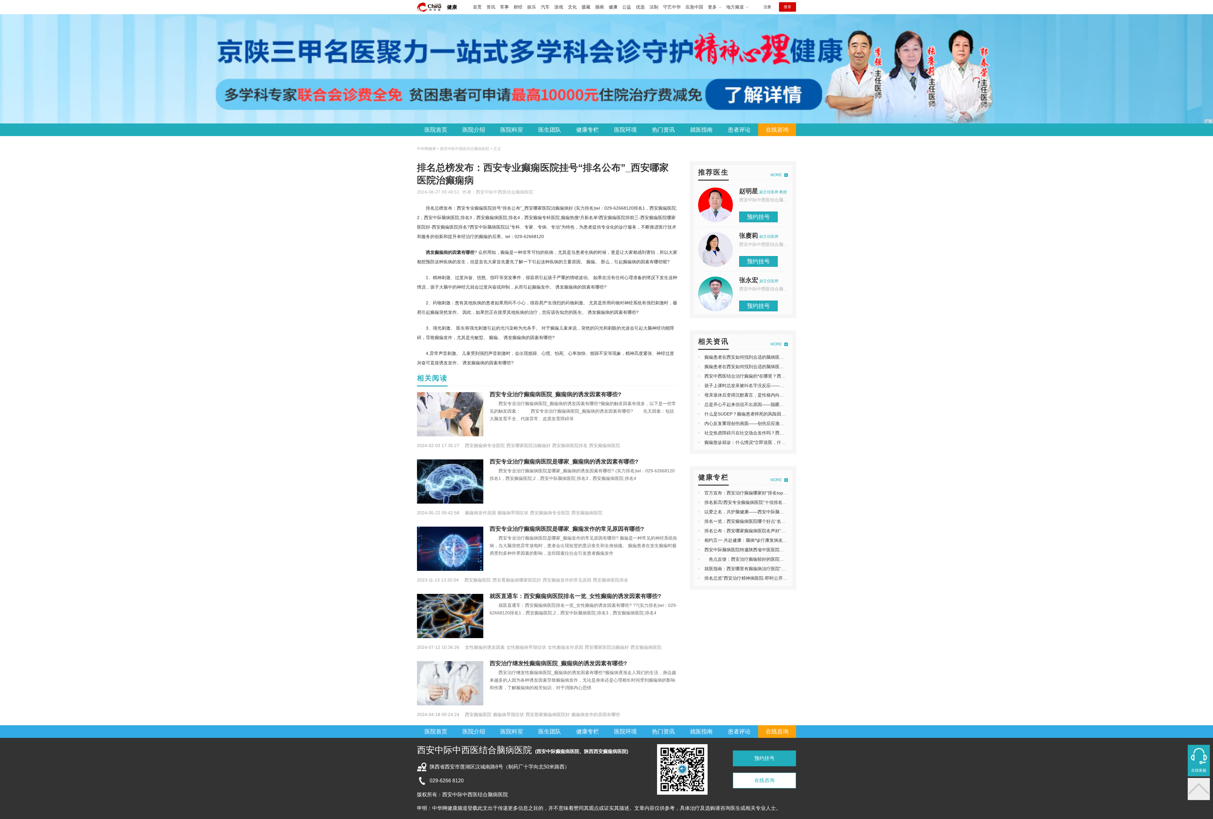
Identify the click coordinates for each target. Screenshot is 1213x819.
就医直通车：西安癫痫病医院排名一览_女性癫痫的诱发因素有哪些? (575, 596)
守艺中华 (672, 6)
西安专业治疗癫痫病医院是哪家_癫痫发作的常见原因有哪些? (567, 529)
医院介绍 (473, 130)
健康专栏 (587, 130)
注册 (767, 7)
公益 (626, 6)
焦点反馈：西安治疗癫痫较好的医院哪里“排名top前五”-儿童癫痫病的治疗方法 (782, 559)
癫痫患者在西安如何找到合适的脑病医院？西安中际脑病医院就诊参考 (773, 357)
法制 (653, 6)
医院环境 (625, 130)
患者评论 (739, 130)
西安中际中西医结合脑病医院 (504, 191)
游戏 (558, 6)
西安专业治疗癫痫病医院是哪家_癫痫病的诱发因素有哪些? (564, 461)
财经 (518, 6)
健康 (452, 7)
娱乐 (531, 6)
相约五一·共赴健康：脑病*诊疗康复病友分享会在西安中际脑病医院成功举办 (779, 540)
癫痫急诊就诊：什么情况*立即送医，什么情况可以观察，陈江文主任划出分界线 (782, 442)
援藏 (586, 6)
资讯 (490, 6)
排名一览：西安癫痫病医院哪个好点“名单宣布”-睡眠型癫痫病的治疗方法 (775, 521)
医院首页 (436, 130)
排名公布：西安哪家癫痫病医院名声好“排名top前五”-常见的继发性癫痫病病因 (780, 530)
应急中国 (694, 6)
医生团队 (549, 130)
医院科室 (511, 130)
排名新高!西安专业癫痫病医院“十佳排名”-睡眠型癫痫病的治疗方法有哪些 (776, 502)
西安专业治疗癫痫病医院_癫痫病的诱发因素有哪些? (555, 394)
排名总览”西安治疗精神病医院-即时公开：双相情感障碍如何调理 (767, 578)
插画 (599, 6)
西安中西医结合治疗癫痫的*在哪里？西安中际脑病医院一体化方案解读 (773, 376)
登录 (787, 7)
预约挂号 (758, 217)
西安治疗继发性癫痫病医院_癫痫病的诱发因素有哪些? (558, 663)
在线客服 (1198, 770)
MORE (776, 175)
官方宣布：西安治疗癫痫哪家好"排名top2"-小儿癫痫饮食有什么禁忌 (770, 492)
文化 (572, 6)
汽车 (545, 6)
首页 (477, 6)
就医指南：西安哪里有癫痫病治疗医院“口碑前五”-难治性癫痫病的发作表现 (777, 568)
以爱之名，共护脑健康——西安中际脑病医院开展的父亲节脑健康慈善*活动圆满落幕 (787, 511)
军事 (504, 6)
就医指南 (701, 130)
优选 (640, 6)
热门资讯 (663, 130)
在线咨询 (777, 130)
